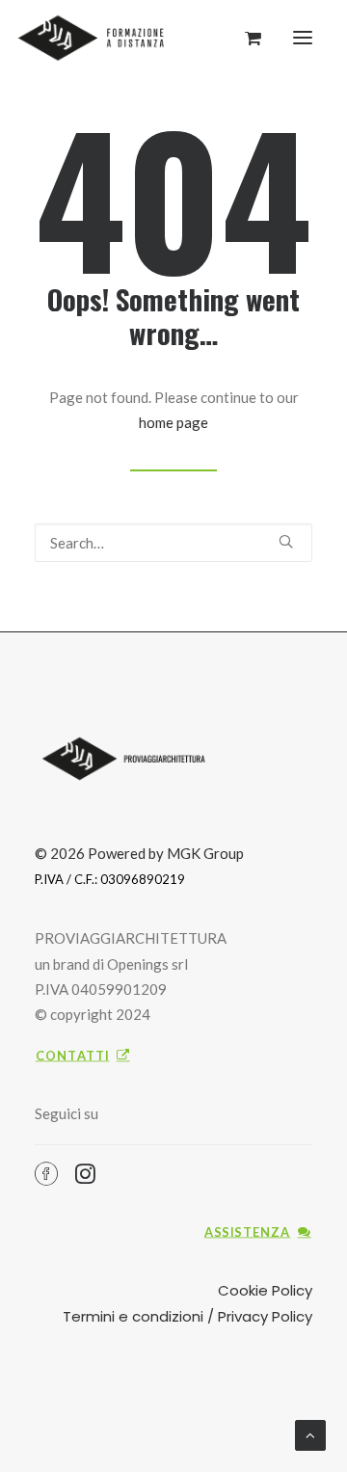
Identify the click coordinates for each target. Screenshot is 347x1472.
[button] (302, 37)
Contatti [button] (73, 1055)
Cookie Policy (265, 1290)
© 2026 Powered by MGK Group (139, 853)
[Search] (173, 542)
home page (173, 422)
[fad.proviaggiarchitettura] (95, 38)
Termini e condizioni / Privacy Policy (187, 1316)
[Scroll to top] (310, 1433)
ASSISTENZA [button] (247, 1231)
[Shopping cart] (244, 37)
